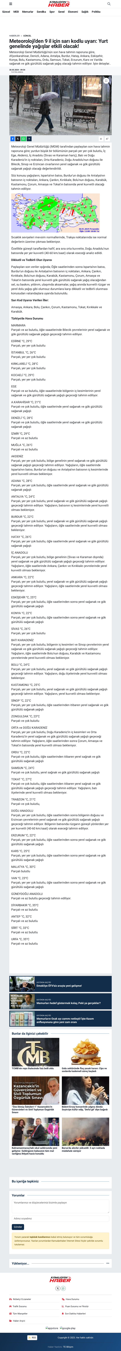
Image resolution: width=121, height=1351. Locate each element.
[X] (57, 1288)
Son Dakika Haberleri (75, 1313)
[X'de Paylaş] (17, 138)
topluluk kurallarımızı (40, 1237)
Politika (96, 11)
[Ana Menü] (10, 3)
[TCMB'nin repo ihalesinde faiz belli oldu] (35, 1051)
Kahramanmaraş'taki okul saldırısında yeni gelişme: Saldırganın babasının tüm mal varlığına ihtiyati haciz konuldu (34, 1151)
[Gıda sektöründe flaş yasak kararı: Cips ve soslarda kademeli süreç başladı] (85, 1051)
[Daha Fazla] (29, 138)
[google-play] (67, 1328)
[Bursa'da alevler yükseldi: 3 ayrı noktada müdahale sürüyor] (85, 1131)
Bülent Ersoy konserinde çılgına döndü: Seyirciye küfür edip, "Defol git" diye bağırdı (85, 1108)
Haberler (14, 36)
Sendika (41, 11)
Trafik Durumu (20, 1306)
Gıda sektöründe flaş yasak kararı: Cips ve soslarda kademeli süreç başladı (84, 1070)
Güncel (6, 11)
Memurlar (27, 11)
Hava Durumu (72, 1299)
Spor (52, 11)
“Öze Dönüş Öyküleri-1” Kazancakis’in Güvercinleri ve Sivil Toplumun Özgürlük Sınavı (33, 1109)
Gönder (18, 1226)
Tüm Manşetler (20, 1313)
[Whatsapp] (63, 1288)
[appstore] (52, 1328)
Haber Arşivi (19, 1321)
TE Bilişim (68, 1347)
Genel (61, 11)
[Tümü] (107, 1263)
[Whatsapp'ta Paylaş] (23, 138)
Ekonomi (73, 11)
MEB (16, 11)
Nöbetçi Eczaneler (22, 1299)
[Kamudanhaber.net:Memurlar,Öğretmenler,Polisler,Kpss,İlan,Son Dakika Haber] (59, 3)
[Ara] (109, 4)
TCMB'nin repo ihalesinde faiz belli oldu (33, 1068)
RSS (33, 1337)
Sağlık (84, 11)
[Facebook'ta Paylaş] (12, 138)
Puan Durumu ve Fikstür (77, 1306)
